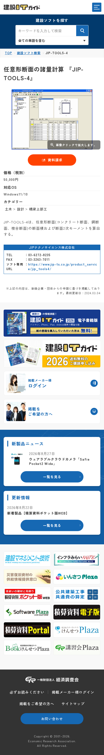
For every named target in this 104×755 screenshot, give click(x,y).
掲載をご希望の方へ (36, 703)
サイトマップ (73, 703)
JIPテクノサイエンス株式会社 (52, 247)
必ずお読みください (27, 692)
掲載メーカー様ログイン (73, 692)
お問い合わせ (52, 718)
